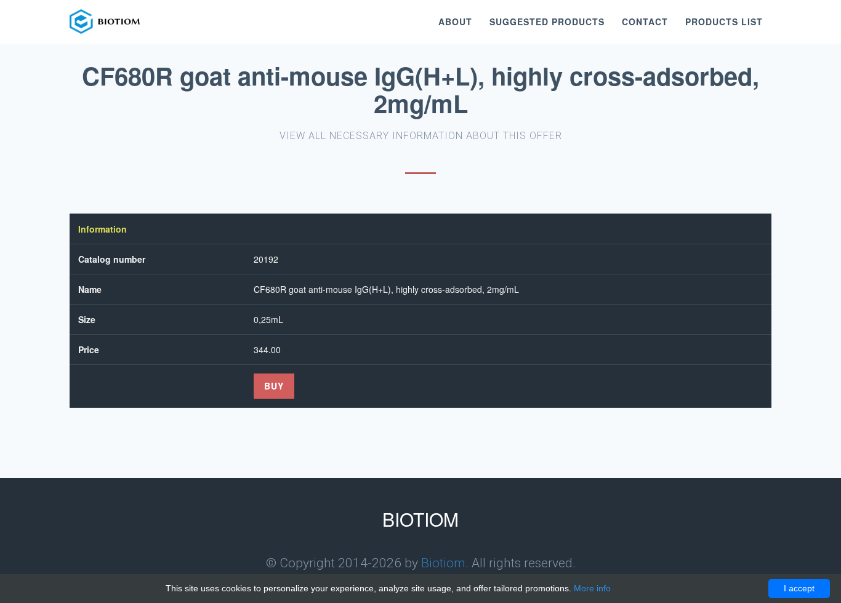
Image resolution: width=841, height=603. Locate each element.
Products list (724, 21)
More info (592, 588)
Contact (645, 21)
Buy (274, 386)
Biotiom (443, 563)
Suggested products (547, 21)
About (455, 21)
